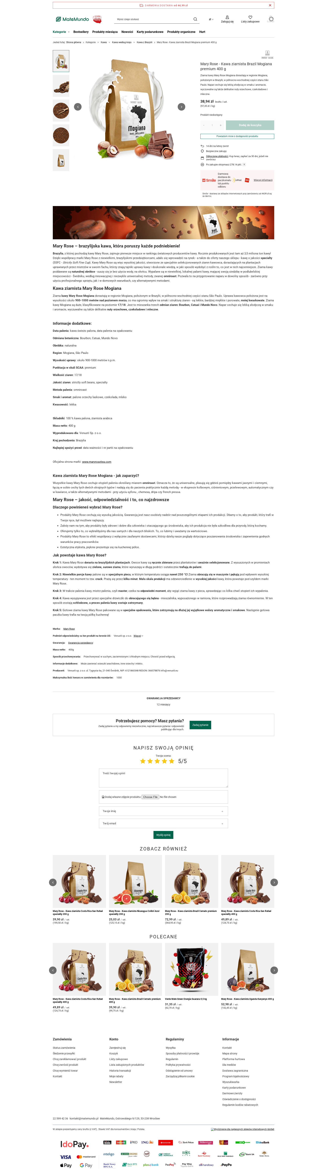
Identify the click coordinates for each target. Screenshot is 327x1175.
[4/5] (164, 761)
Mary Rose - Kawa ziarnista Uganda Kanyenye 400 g (247, 999)
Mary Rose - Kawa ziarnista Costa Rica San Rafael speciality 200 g (78, 912)
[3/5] (157, 761)
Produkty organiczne (181, 32)
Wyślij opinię (163, 834)
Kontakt (57, 1076)
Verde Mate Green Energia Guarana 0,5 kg (186, 999)
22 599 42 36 (60, 1118)
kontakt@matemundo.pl (84, 1118)
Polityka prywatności (178, 1064)
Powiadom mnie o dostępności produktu (237, 136)
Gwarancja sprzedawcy (80, 642)
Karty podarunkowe (150, 32)
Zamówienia (62, 1039)
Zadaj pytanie (200, 724)
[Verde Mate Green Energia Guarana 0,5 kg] (191, 969)
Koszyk (113, 1053)
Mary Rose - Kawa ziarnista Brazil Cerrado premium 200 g (191, 912)
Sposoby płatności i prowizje (182, 1053)
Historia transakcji (120, 1070)
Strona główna (73, 42)
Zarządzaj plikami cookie (180, 1076)
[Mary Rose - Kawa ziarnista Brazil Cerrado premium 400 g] (135, 969)
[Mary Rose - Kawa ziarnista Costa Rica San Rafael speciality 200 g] (79, 881)
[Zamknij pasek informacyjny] (270, 5)
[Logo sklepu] (78, 19)
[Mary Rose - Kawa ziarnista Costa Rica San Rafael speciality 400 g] (247, 881)
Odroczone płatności (217, 156)
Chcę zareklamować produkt (69, 1059)
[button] (78, 107)
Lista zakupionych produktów (126, 1064)
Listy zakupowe (118, 1059)
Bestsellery (81, 32)
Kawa (104, 42)
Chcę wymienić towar (65, 1070)
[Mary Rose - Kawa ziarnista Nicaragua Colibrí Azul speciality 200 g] (135, 881)
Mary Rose (69, 628)
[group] (129, 107)
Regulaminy (175, 1039)
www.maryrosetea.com (96, 461)
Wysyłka (171, 1047)
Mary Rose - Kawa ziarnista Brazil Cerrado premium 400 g (135, 1000)
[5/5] (171, 761)
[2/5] (150, 761)
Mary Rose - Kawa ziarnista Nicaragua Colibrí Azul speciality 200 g (134, 912)
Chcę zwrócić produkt (65, 1064)
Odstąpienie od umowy (179, 1070)
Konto (113, 1039)
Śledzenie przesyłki (64, 1053)
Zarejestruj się (117, 1047)
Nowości (127, 32)
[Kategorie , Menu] (70, 32)
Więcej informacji (263, 180)
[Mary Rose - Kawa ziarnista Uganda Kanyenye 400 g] (247, 969)
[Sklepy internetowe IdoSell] (242, 1129)
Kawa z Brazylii (144, 42)
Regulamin (172, 1059)
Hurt (202, 32)
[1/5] (143, 761)
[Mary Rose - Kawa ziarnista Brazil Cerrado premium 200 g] (191, 881)
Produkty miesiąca (105, 32)
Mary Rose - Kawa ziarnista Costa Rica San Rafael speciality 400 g (246, 912)
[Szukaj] (195, 19)
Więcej (137, 635)
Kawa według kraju (122, 42)
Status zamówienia (64, 1047)
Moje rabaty (116, 1076)
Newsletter (115, 1082)
